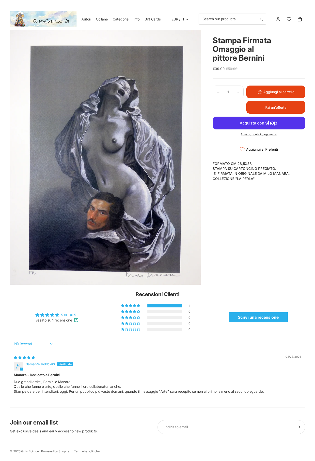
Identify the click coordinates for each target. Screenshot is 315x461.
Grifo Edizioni (30, 451)
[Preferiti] (289, 19)
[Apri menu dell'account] (278, 19)
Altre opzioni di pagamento (259, 134)
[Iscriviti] (298, 427)
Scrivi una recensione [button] (258, 317)
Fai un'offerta (275, 107)
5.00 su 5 (68, 315)
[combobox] (232, 19)
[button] (131, 305)
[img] (24, 357)
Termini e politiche (87, 451)
